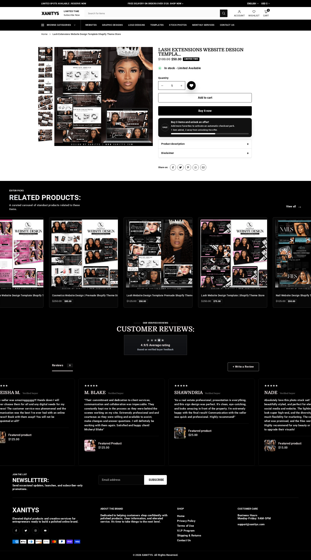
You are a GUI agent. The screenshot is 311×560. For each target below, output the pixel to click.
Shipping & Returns (189, 535)
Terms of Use (185, 525)
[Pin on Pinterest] (188, 167)
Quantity (163, 78)
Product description (173, 143)
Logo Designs (136, 25)
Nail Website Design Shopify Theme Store (271, 295)
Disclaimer (167, 153)
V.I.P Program (186, 530)
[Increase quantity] (181, 85)
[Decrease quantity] (162, 85)
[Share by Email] (203, 167)
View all (294, 206)
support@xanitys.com (251, 524)
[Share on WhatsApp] (196, 167)
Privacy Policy (186, 521)
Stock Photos (178, 25)
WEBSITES (91, 25)
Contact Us (227, 25)
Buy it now (205, 111)
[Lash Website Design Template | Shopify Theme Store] (206, 255)
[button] (266, 13)
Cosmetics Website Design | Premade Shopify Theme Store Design (63, 295)
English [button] (251, 3)
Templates (157, 25)
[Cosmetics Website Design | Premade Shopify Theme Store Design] (57, 255)
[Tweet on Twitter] (180, 167)
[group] (103, 96)
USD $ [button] (264, 3)
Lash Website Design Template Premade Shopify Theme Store (135, 295)
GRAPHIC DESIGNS (112, 25)
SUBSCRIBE (156, 480)
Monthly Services (203, 25)
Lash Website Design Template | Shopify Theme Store (204, 295)
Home (44, 34)
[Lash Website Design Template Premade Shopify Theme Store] (131, 255)
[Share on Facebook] (173, 167)
